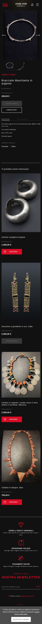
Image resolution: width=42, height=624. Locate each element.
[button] (36, 35)
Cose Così (21, 5)
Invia (38, 586)
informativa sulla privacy (27, 596)
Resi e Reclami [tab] (22, 119)
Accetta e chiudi (21, 619)
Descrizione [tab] (6, 119)
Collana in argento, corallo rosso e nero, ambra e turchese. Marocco (20, 404)
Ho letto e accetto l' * (22, 596)
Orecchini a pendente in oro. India (17, 326)
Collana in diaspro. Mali (12, 488)
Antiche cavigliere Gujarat (13, 237)
